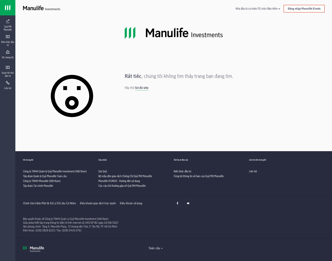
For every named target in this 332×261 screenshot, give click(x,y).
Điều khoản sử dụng (131, 203)
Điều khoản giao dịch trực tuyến (98, 203)
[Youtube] (189, 205)
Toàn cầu (154, 248)
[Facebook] (178, 205)
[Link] (7, 7)
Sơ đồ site (141, 88)
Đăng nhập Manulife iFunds (304, 8)
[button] (258, 8)
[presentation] (7, 23)
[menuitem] (7, 25)
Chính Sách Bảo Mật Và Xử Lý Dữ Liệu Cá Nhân (49, 203)
